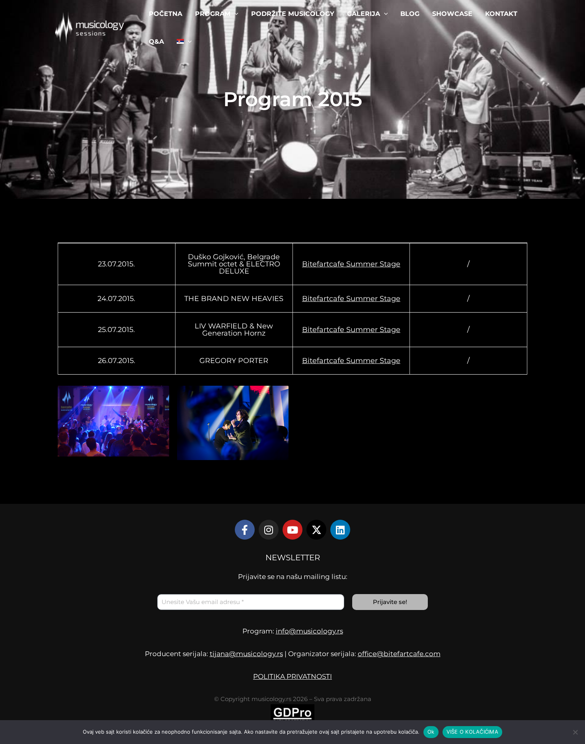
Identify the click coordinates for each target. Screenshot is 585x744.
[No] (575, 732)
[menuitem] (184, 42)
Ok (431, 731)
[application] (234, 14)
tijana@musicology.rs (246, 654)
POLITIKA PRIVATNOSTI (292, 676)
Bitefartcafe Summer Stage (351, 264)
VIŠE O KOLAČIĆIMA (472, 731)
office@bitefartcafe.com (399, 654)
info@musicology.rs (309, 631)
